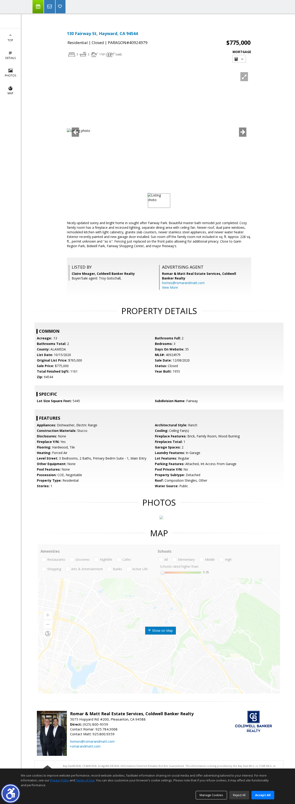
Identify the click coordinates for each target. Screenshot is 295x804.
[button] (10, 793)
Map (10, 93)
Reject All (239, 795)
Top (10, 40)
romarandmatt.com (85, 746)
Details (10, 58)
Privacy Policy (59, 780)
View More (170, 287)
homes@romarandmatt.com (183, 283)
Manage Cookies (211, 795)
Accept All (263, 795)
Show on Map (162, 630)
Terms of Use (85, 780)
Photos (10, 75)
